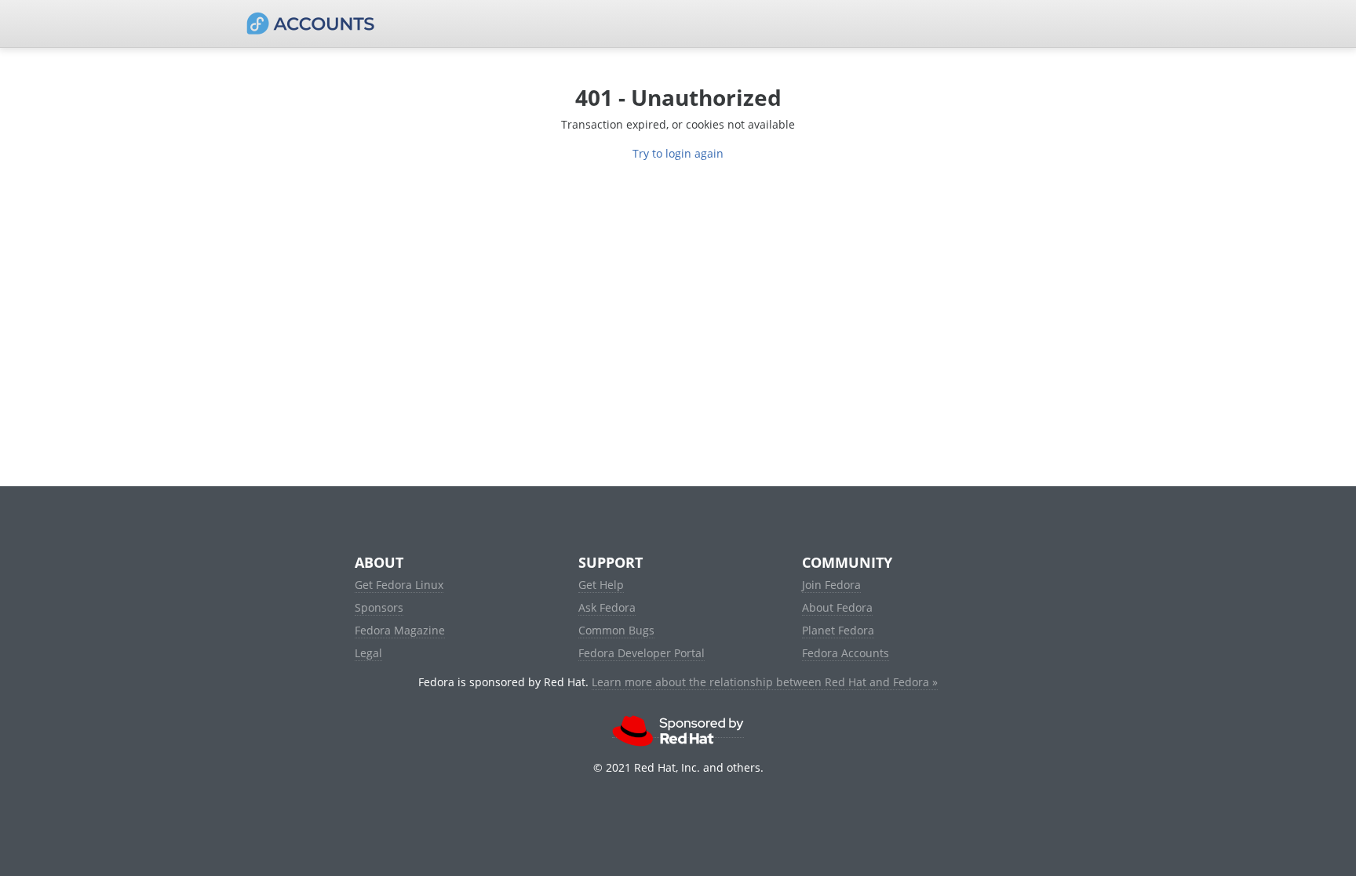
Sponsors (379, 607)
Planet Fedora (838, 630)
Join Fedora (831, 584)
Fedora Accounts (845, 652)
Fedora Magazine (400, 630)
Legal (368, 652)
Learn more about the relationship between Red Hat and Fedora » (765, 681)
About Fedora (837, 607)
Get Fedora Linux (399, 584)
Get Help (601, 584)
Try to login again (678, 153)
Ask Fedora (607, 607)
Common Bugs (616, 630)
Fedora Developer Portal (641, 652)
